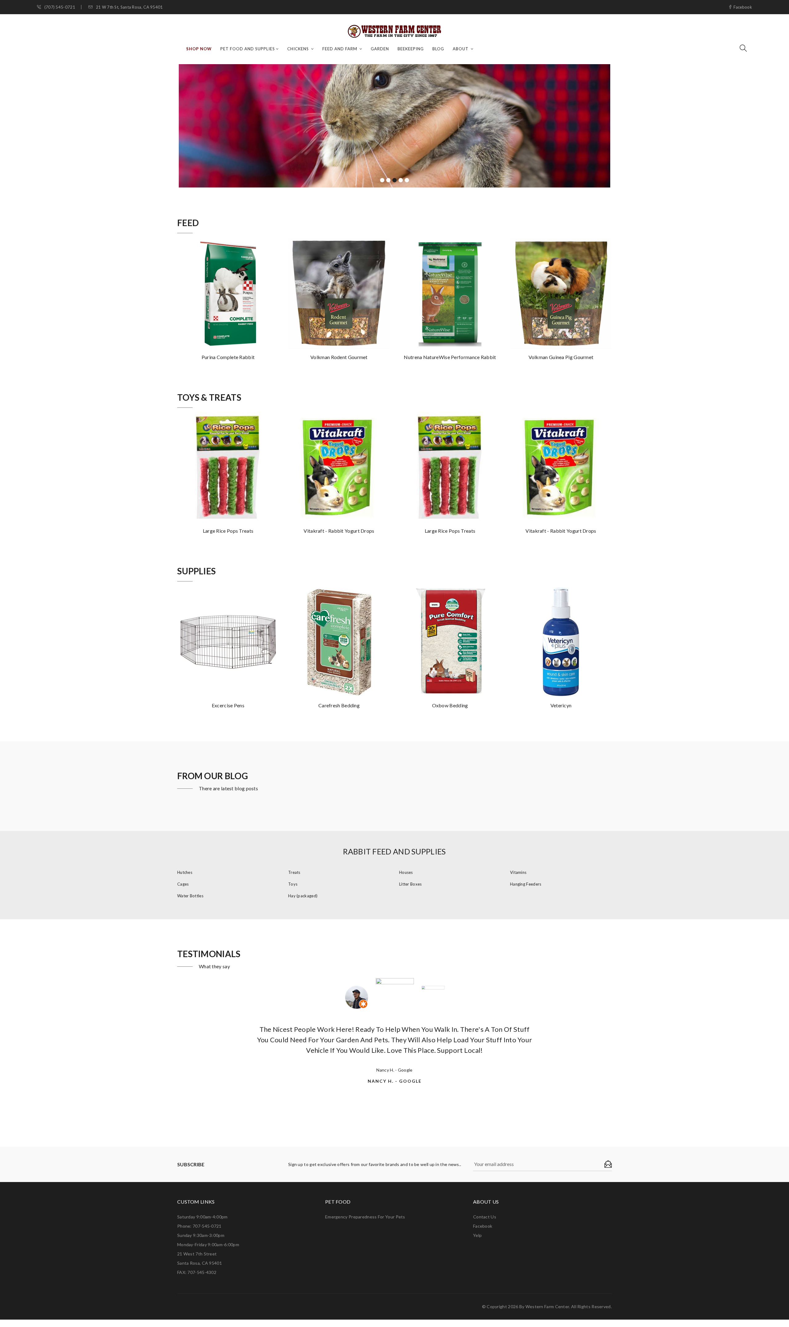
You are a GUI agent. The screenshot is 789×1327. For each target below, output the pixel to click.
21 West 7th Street (197, 1253)
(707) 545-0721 (59, 7)
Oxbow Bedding (450, 705)
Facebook (742, 7)
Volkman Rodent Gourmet (339, 357)
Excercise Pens (228, 705)
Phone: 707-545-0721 (199, 1226)
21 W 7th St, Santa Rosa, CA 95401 (129, 7)
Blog (438, 48)
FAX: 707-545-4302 (196, 1272)
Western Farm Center (547, 1306)
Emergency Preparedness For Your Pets (365, 1216)
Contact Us (484, 1216)
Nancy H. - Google (394, 1070)
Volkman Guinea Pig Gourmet (561, 357)
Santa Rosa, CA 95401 (199, 1263)
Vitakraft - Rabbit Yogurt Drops (339, 531)
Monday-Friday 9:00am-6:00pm (208, 1244)
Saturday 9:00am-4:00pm (202, 1216)
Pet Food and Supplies (247, 48)
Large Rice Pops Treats (228, 531)
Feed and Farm (340, 48)
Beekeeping (411, 48)
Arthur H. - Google (394, 1091)
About (461, 48)
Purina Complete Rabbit (228, 357)
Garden (380, 48)
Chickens (298, 48)
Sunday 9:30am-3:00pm (200, 1235)
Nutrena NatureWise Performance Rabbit (450, 357)
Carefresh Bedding (339, 705)
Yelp (477, 1235)
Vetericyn (561, 705)
